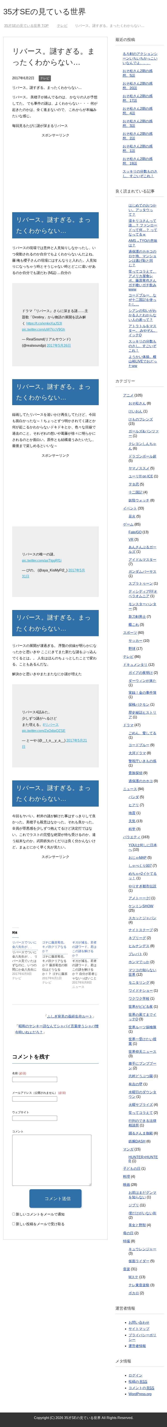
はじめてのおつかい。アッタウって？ (142, 210)
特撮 (126, 1241)
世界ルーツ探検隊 (142, 1027)
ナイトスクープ (141, 930)
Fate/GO (135, 532)
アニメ (128, 395)
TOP (26, 26)
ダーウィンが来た (142, 681)
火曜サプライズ (141, 1105)
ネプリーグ (137, 938)
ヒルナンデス (139, 946)
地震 (132, 813)
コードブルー (139, 745)
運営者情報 (137, 1346)
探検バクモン (139, 704)
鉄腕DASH (137, 1141)
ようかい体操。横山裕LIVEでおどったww (143, 361)
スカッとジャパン (142, 918)
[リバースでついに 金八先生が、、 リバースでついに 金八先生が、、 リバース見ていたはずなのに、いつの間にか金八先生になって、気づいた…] (27, 960)
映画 (126, 1184)
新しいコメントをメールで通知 (40, 1214)
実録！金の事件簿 (142, 692)
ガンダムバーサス (142, 571)
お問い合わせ (139, 1322)
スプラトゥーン (141, 583)
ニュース (130, 789)
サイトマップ (139, 1329)
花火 (132, 516)
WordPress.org (140, 1394)
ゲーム (128, 524)
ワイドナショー (141, 990)
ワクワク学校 (139, 998)
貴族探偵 (135, 773)
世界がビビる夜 (141, 1006)
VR (131, 539)
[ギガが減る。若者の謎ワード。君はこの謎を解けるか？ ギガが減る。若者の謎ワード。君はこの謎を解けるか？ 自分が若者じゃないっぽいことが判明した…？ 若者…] (87, 964)
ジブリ (134, 1205)
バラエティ (131, 837)
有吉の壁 (135, 1084)
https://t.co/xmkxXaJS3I (44, 323)
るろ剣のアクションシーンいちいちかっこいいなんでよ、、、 (140, 58)
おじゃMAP (138, 857)
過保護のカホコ (141, 781)
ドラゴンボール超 (142, 456)
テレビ (44, 78)
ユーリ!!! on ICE (141, 476)
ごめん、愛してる (142, 733)
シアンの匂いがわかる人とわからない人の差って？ (142, 315)
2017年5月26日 (59, 345)
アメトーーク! (139, 898)
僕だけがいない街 (142, 1213)
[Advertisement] (55, 169)
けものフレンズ (141, 419)
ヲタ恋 (134, 484)
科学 (132, 829)
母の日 (128, 1233)
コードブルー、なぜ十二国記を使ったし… (142, 299)
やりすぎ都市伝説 (142, 886)
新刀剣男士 (137, 616)
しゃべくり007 (140, 865)
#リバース (51, 724)
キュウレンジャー (142, 1249)
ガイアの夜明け (141, 673)
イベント (130, 508)
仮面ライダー (139, 1261)
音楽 (126, 1269)
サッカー (135, 640)
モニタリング (139, 982)
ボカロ (134, 1293)
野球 (132, 648)
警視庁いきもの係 (142, 761)
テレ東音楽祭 (139, 1285)
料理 (126, 1176)
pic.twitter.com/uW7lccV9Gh (43, 329)
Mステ (133, 1277)
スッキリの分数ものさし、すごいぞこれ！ (142, 346)
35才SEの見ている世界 (44, 11)
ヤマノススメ (139, 468)
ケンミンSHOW (141, 906)
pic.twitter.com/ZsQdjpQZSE (43, 731)
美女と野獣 (137, 1225)
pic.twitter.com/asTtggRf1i (42, 560)
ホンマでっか (139, 962)
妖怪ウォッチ (139, 500)
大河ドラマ (137, 753)
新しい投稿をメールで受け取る (40, 1224)
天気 (132, 821)
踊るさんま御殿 (141, 1133)
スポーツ (130, 632)
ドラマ (128, 725)
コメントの (141, 1388)
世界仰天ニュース (142, 1051)
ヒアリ (134, 805)
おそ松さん (137, 403)
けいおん (135, 411)
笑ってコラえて (141, 1113)
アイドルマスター (142, 559)
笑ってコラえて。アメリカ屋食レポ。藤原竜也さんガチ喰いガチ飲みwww (142, 280)
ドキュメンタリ (135, 665)
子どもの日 (131, 1168)
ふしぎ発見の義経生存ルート (69, 1016)
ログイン (135, 1375)
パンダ (134, 797)
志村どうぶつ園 (141, 1076)
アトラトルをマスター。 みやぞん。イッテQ (143, 330)
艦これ (134, 624)
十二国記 (135, 492)
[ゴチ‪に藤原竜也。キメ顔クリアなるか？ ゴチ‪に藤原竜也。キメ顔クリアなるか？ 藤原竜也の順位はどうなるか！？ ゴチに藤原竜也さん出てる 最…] (57, 962)
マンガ (128, 1149)
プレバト (135, 954)
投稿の (138, 1381)
